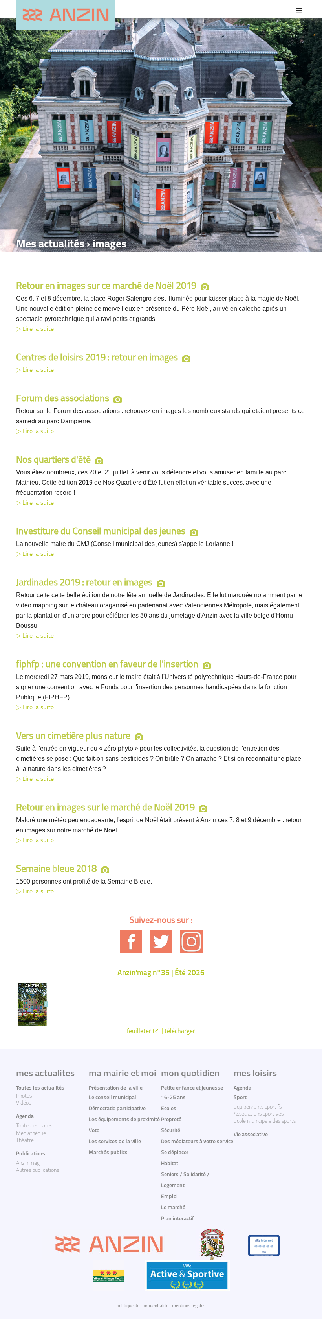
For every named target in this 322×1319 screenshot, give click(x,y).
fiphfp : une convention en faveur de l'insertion (107, 665)
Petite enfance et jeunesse (192, 1088)
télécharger (180, 1031)
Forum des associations (62, 399)
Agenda (25, 1117)
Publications (30, 1154)
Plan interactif (177, 1219)
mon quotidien (190, 1074)
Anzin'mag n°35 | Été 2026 (161, 973)
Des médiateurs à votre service (197, 1142)
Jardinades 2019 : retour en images (84, 583)
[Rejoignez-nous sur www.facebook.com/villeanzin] (131, 941)
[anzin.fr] (65, 15)
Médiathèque (31, 1133)
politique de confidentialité (142, 1306)
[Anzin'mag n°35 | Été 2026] (161, 1004)
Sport (240, 1098)
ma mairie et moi (122, 1074)
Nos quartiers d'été (53, 460)
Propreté (171, 1120)
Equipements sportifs (258, 1107)
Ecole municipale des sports (265, 1121)
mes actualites (45, 1074)
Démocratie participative (117, 1109)
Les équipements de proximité (124, 1120)
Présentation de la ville (116, 1088)
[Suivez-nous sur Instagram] (191, 941)
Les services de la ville (115, 1142)
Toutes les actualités (40, 1088)
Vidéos (23, 1103)
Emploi (169, 1197)
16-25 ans (173, 1098)
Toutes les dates (34, 1126)
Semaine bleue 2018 (56, 869)
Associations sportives (259, 1114)
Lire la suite (38, 329)
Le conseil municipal (112, 1098)
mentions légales (189, 1306)
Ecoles (168, 1109)
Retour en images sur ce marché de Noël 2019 (106, 286)
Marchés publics (108, 1153)
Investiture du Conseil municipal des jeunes (100, 532)
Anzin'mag (28, 1163)
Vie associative (251, 1135)
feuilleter (139, 1031)
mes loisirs (255, 1074)
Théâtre (25, 1141)
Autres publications (37, 1170)
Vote (94, 1131)
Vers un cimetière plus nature (73, 736)
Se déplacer (174, 1153)
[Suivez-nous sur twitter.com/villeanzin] (161, 941)
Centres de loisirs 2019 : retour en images (97, 358)
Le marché (173, 1208)
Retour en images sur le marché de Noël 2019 (105, 808)
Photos (24, 1096)
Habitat (169, 1164)
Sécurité (170, 1131)
